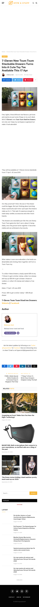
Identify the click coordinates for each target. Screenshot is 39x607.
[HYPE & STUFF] (19, 3)
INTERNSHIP (26, 597)
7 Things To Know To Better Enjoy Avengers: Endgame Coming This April (29, 378)
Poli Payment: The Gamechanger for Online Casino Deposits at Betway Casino (25, 528)
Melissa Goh (10, 74)
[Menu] (3, 3)
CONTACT (12, 597)
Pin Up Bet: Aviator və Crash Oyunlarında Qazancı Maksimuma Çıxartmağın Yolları (24, 517)
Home (3, 51)
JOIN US (19, 597)
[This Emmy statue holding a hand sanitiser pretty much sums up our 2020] (19, 465)
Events (5, 56)
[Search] (36, 3)
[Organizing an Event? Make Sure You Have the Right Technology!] (19, 403)
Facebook (15, 303)
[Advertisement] (19, 28)
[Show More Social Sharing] (35, 80)
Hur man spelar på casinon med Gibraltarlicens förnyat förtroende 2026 (24, 559)
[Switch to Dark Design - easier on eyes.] (33, 3)
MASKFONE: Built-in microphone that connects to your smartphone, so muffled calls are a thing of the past (19, 447)
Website (5, 303)
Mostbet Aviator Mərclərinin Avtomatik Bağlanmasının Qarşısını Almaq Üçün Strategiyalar (25, 539)
